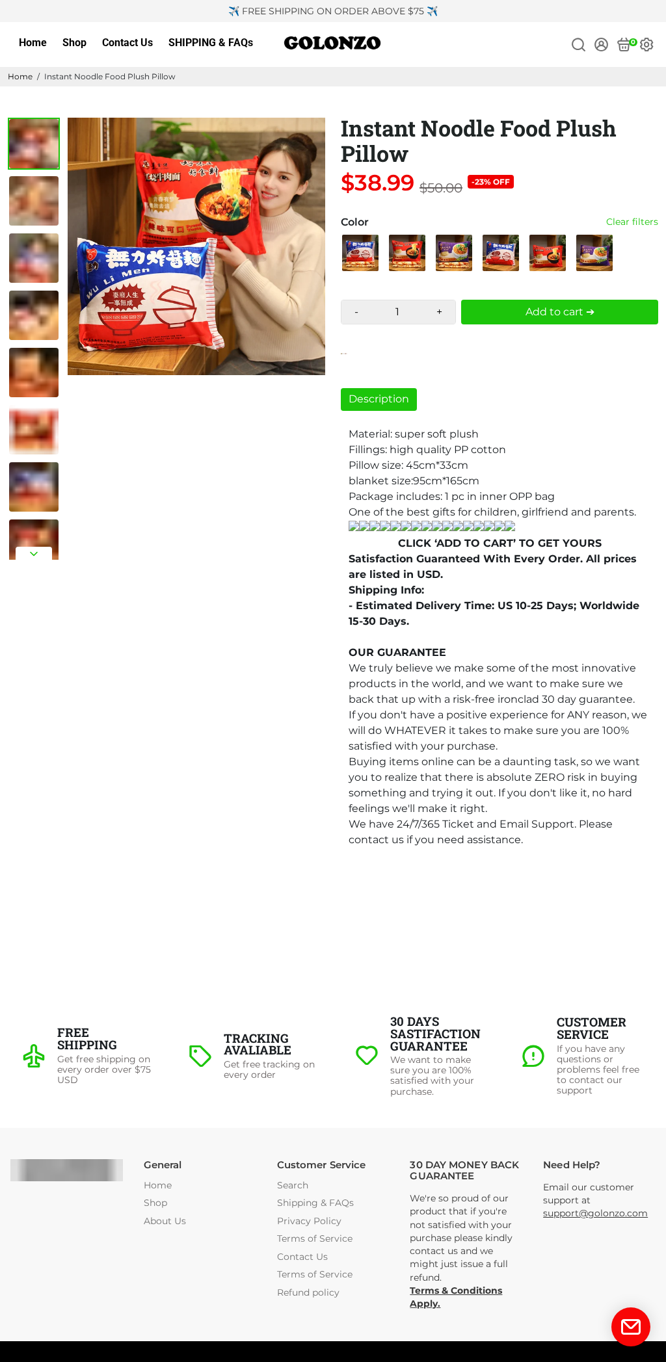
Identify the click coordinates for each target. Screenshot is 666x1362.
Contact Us (127, 42)
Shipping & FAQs (315, 1203)
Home (33, 42)
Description (379, 399)
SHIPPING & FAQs (210, 42)
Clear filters (632, 222)
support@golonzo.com (595, 1213)
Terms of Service (315, 1239)
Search (292, 1185)
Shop (74, 42)
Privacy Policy (309, 1221)
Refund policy (308, 1293)
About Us (165, 1221)
